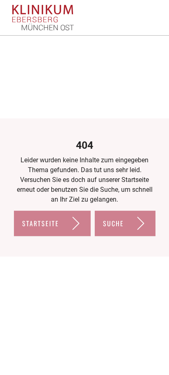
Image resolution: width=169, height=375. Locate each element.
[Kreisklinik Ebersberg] (43, 18)
